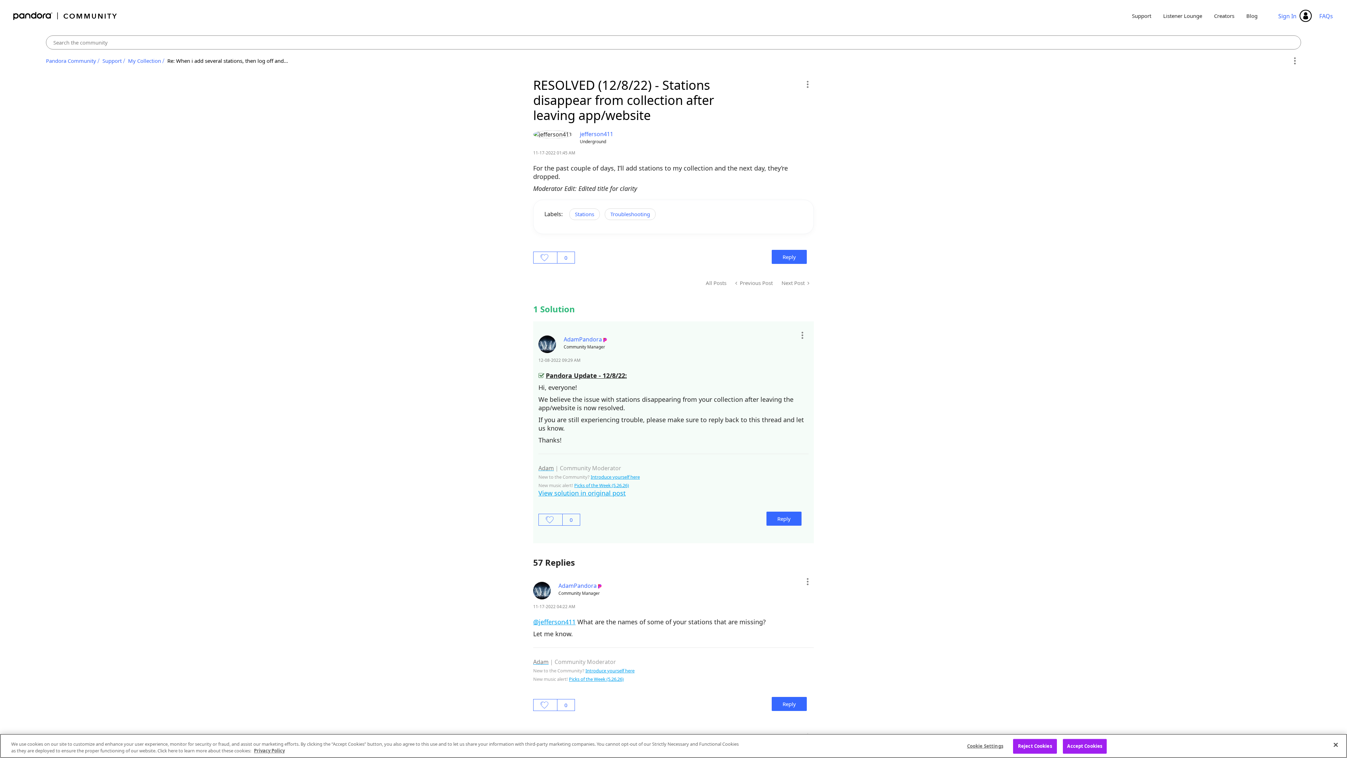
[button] (807, 84)
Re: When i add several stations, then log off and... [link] (227, 60)
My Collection (144, 60)
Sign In (1287, 16)
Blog (1252, 15)
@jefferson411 (554, 622)
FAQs (1326, 16)
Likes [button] (545, 257)
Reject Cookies (1035, 746)
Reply (789, 256)
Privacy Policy (269, 750)
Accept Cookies (1084, 746)
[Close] (1335, 745)
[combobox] (673, 42)
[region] (673, 746)
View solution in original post (582, 493)
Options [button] (1294, 61)
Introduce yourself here (615, 477)
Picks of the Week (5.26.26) (601, 485)
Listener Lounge (1182, 15)
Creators (1224, 15)
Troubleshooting (630, 214)
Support (1141, 15)
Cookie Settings (985, 746)
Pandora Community (65, 16)
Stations (584, 214)
